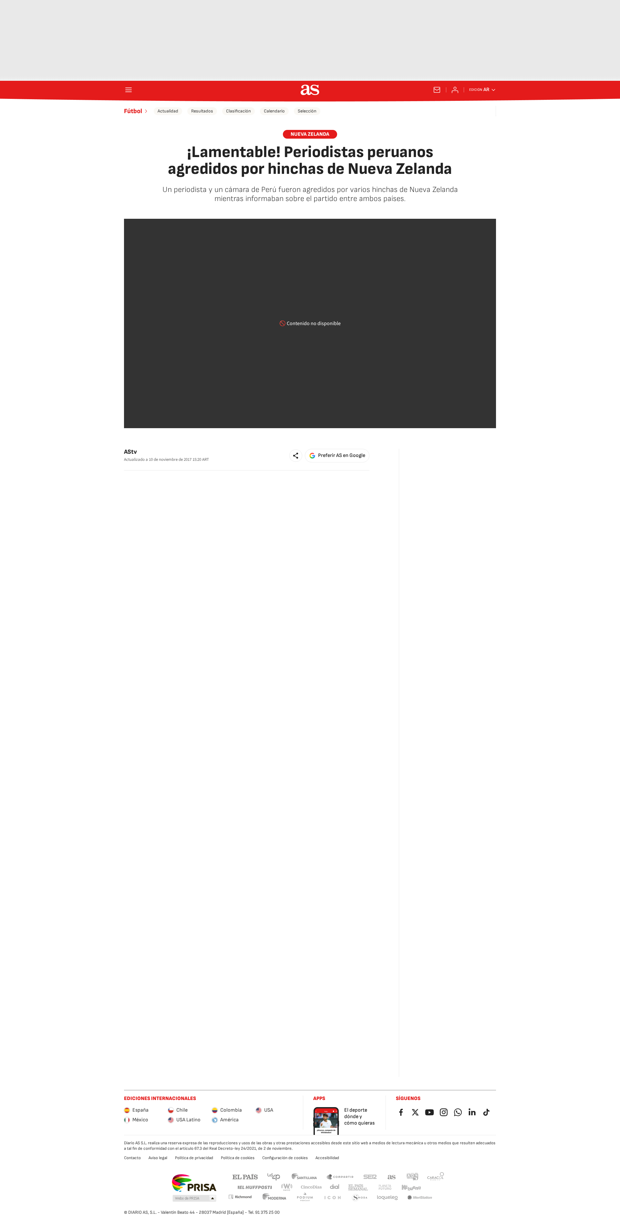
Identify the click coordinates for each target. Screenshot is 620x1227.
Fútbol (133, 111)
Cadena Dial (335, 1187)
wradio (287, 1187)
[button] (295, 456)
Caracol (435, 1176)
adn (412, 1176)
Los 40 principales (273, 1176)
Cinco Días (311, 1187)
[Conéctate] (455, 90)
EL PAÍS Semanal (357, 1187)
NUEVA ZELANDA (310, 134)
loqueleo (387, 1198)
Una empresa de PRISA (193, 1183)
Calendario (274, 111)
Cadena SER (370, 1176)
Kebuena (411, 1187)
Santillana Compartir (340, 1176)
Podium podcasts (304, 1198)
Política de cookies (237, 1157)
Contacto (132, 1157)
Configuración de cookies (285, 1157)
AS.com (391, 1176)
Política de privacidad (194, 1157)
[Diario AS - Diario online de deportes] (310, 90)
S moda (359, 1198)
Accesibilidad (327, 1157)
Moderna (274, 1198)
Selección (307, 111)
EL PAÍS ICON (332, 1198)
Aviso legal (158, 1157)
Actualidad (168, 111)
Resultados (202, 111)
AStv (130, 452)
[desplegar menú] (128, 89)
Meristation (420, 1198)
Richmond (240, 1197)
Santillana (304, 1176)
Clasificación (238, 111)
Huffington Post (254, 1187)
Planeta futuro (384, 1187)
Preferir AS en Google (341, 455)
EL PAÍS (245, 1176)
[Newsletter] (437, 90)
